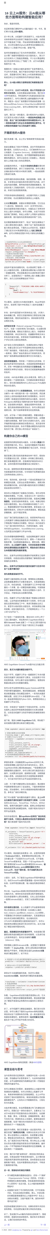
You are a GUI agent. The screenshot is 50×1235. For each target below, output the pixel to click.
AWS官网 (37, 1062)
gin (32, 1230)
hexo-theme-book (42, 1230)
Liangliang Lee (17, 1230)
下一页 (43, 1225)
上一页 (7, 1225)
